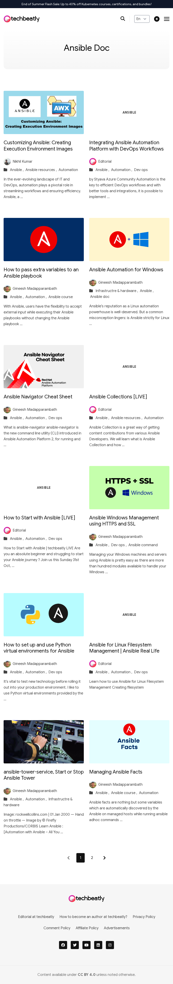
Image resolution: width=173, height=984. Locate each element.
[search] (125, 19)
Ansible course (60, 297)
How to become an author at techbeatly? (93, 917)
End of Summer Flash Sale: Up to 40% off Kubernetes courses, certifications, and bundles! (87, 4)
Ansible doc (99, 297)
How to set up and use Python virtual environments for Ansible (39, 648)
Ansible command (143, 545)
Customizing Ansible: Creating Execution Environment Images (38, 145)
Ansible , (17, 170)
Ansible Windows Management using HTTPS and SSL (124, 521)
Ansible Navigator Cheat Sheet (38, 397)
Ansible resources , (41, 170)
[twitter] (75, 945)
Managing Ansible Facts (115, 772)
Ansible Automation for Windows (126, 270)
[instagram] (110, 945)
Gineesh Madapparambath (35, 288)
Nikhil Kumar (22, 161)
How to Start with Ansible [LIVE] (39, 518)
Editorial (105, 161)
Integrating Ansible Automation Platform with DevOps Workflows (126, 145)
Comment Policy (56, 928)
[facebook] (63, 945)
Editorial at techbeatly (36, 917)
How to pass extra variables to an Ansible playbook (41, 273)
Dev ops (141, 170)
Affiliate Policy (87, 928)
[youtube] (86, 945)
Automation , (122, 170)
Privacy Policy (144, 917)
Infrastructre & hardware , (117, 291)
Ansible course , (124, 793)
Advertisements (117, 928)
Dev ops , (119, 545)
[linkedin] (98, 945)
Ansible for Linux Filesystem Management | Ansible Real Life (124, 648)
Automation (68, 170)
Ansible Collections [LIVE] (118, 397)
